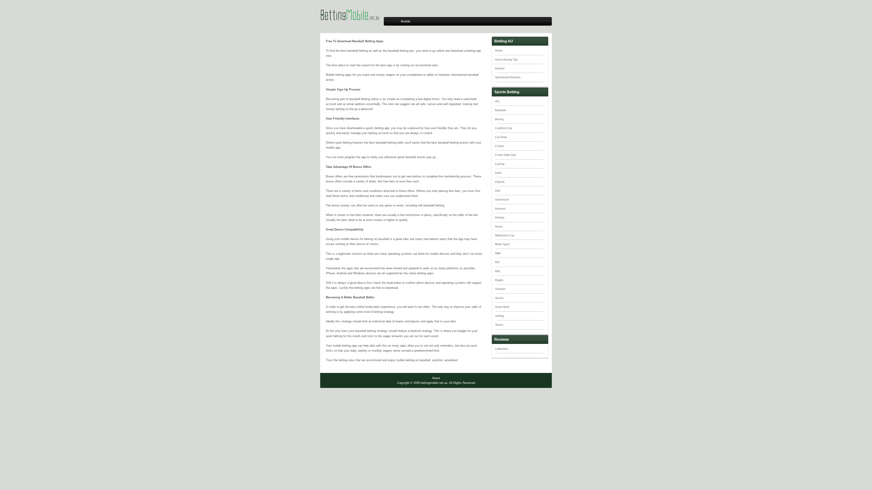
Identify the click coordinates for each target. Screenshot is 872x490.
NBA (498, 253)
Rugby (499, 280)
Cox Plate (501, 137)
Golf (497, 190)
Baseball (500, 110)
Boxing (499, 119)
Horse (499, 226)
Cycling (499, 164)
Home (499, 50)
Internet (499, 68)
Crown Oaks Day (505, 155)
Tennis (499, 324)
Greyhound (502, 199)
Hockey (499, 217)
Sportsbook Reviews (507, 77)
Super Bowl (502, 307)
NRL (498, 271)
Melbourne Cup (504, 235)
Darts (498, 172)
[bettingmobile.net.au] (349, 24)
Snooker (500, 289)
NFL (497, 262)
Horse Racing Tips (506, 59)
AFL (497, 101)
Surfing (499, 316)
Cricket (499, 146)
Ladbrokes (501, 348)
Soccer (499, 298)
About (436, 378)
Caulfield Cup (503, 128)
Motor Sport (502, 244)
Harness (500, 208)
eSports (500, 182)
